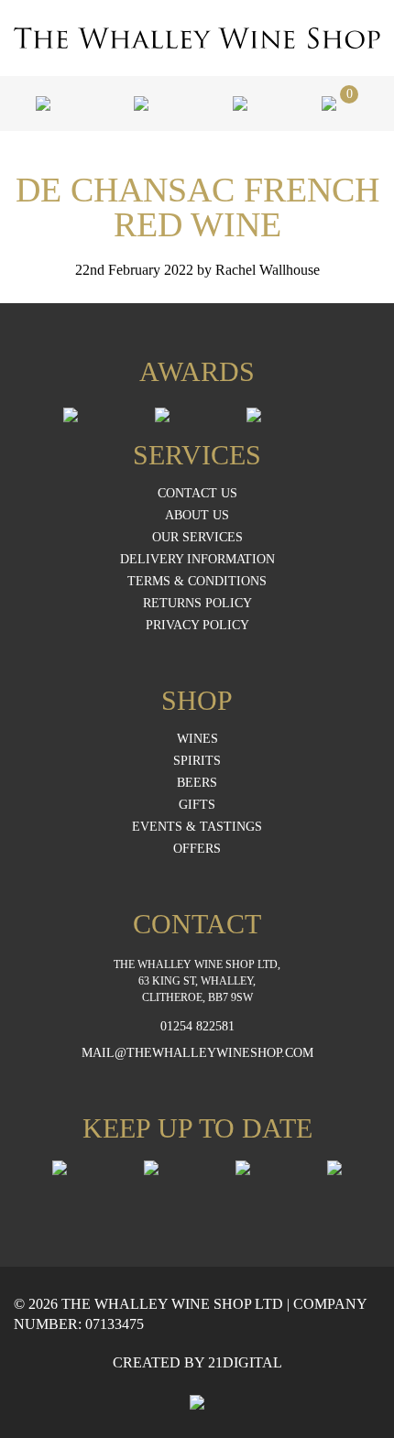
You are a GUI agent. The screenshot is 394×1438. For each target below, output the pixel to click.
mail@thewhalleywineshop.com (197, 1053)
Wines (197, 739)
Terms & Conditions (197, 581)
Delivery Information (197, 559)
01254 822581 (197, 1026)
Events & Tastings (197, 827)
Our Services (197, 537)
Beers (197, 783)
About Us (197, 515)
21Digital (245, 1362)
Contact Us (197, 493)
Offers (197, 849)
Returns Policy (197, 603)
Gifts (197, 805)
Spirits (197, 761)
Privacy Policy (197, 625)
